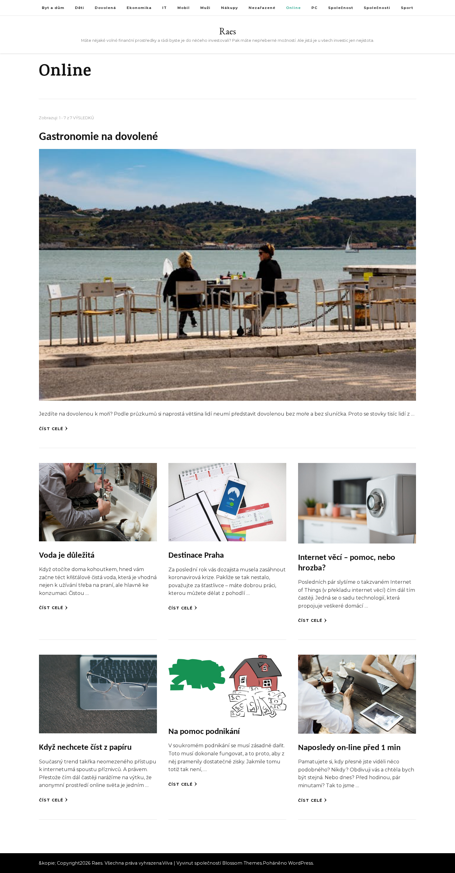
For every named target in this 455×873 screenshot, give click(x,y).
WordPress (300, 863)
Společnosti (377, 8)
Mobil (183, 8)
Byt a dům (53, 8)
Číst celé (51, 428)
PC (314, 8)
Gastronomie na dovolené (98, 137)
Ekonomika (139, 8)
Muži (205, 8)
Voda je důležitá (66, 556)
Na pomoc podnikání (204, 732)
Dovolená (105, 8)
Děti (79, 8)
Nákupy (229, 8)
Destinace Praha (196, 556)
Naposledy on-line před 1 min (349, 748)
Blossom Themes (242, 863)
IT (164, 8)
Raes (227, 31)
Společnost (340, 8)
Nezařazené (262, 8)
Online (293, 8)
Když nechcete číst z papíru (85, 748)
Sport (407, 8)
